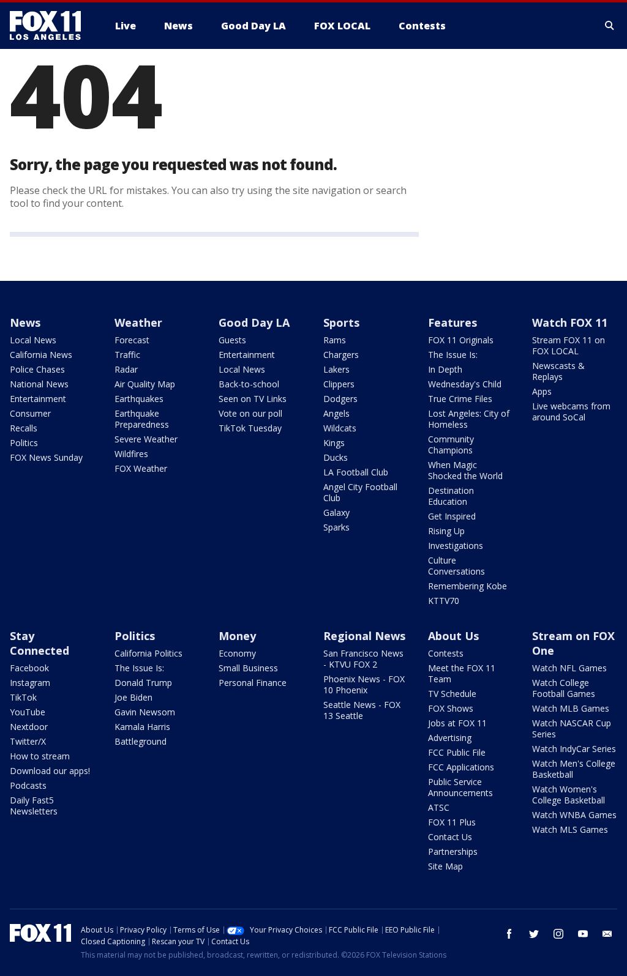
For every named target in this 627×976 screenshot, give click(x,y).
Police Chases (37, 369)
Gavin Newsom (145, 712)
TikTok (23, 697)
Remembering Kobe (467, 586)
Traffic (127, 354)
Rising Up (446, 531)
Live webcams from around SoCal (571, 411)
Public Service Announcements (460, 787)
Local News (33, 340)
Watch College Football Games (563, 688)
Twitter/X (28, 741)
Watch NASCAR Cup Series (571, 728)
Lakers (336, 369)
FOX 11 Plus (452, 822)
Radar (126, 369)
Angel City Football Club (360, 492)
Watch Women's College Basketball (568, 794)
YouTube (27, 712)
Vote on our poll (250, 413)
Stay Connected (39, 643)
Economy (237, 653)
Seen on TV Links (253, 398)
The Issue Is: (453, 354)
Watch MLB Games (570, 708)
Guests (232, 340)
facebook (509, 934)
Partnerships (453, 851)
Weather (138, 322)
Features (452, 322)
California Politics (148, 653)
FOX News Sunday (46, 457)
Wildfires (131, 454)
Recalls (23, 428)
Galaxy (336, 512)
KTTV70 (443, 600)
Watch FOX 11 (569, 322)
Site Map (445, 866)
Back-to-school (249, 384)
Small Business (248, 668)
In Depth (445, 369)
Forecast (132, 340)
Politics (24, 443)
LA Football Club (355, 472)
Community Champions (451, 444)
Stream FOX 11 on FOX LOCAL (568, 345)
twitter (534, 934)
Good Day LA (254, 322)
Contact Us (450, 837)
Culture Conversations (456, 565)
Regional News (364, 635)
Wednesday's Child (464, 384)
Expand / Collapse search (610, 25)
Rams (334, 340)
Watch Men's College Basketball (573, 769)
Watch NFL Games (569, 668)
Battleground (141, 741)
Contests (446, 653)
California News (41, 354)
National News (39, 384)
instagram (558, 934)
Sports (341, 322)
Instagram (30, 682)
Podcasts (28, 785)
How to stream (40, 756)
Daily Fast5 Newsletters (34, 805)
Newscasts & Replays (558, 371)
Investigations (455, 545)
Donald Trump (143, 682)
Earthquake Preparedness (142, 419)
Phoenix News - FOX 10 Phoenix (364, 684)
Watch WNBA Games (574, 815)
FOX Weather (141, 468)
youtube (583, 934)
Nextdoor (29, 726)
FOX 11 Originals (461, 340)
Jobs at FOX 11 (457, 723)
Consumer (30, 413)
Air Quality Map (145, 384)
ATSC (438, 807)
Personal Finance (253, 682)
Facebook (29, 668)
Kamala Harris (142, 726)
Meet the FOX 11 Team (461, 673)
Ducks (335, 457)
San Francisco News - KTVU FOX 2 (363, 658)
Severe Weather (146, 439)
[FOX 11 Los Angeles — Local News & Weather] (50, 25)
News (25, 322)
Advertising (449, 737)
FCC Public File (457, 752)
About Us (453, 635)
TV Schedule (452, 693)
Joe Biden (133, 697)
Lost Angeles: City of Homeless (468, 419)
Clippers (339, 384)
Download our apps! (50, 771)
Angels (336, 413)
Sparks (336, 527)
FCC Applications (461, 767)
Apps (542, 391)
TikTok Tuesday (250, 428)
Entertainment (38, 398)
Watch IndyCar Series (574, 748)
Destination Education (451, 496)
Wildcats (339, 428)
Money (237, 635)
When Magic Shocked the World (465, 470)
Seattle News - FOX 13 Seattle (361, 710)
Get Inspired (452, 516)
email (607, 934)
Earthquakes (139, 398)
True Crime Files (460, 398)
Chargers (341, 354)
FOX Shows (450, 708)
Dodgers (340, 398)
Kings (334, 443)
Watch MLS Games (570, 829)
